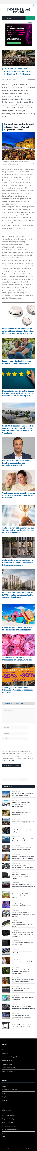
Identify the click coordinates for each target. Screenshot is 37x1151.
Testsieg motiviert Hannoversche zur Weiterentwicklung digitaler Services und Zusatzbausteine (18, 530)
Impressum (5, 1053)
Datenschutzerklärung (10, 760)
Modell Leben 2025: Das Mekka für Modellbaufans (21, 813)
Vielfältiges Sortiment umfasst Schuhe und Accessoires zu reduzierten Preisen (18, 689)
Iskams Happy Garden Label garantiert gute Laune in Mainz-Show (17, 362)
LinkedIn (4, 1133)
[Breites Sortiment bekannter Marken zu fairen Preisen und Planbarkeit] (18, 615)
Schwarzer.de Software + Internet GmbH (19, 1149)
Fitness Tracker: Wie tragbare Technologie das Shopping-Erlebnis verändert (23, 980)
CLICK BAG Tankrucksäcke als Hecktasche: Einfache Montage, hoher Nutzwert (22, 876)
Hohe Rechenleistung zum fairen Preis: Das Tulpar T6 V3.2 (22, 943)
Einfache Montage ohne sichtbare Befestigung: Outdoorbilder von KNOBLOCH (21, 896)
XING (3, 1137)
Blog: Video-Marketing (8, 1119)
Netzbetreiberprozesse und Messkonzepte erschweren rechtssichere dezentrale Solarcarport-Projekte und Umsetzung (18, 429)
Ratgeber (4, 1097)
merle (7, 79)
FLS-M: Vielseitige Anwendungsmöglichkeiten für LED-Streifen (22, 924)
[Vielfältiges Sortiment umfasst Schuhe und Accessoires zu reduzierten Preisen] (18, 675)
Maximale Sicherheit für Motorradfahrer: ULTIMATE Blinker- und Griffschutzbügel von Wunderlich (23, 934)
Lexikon (4, 1093)
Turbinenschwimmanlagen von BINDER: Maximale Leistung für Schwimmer (22, 840)
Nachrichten (31, 79)
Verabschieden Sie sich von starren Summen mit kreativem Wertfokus (17, 658)
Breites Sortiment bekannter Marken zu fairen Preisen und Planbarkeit (18, 628)
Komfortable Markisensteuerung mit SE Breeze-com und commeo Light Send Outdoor (22, 962)
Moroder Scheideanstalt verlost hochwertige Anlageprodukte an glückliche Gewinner (20, 971)
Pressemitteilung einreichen (9, 1089)
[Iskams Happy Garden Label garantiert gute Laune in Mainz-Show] (18, 348)
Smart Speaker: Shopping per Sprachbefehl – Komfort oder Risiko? (22, 905)
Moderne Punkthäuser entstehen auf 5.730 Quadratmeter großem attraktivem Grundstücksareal (17, 594)
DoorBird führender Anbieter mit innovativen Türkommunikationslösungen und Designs (23, 914)
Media (4, 1086)
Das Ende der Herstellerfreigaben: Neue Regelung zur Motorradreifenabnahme (22, 831)
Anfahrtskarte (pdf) (7, 1064)
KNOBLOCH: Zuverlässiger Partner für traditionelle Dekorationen (22, 952)
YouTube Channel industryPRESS (11, 1129)
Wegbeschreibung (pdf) (8, 1068)
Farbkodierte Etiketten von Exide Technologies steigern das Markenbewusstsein (21, 804)
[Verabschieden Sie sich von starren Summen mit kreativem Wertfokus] (18, 645)
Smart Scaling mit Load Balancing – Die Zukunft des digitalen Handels (22, 794)
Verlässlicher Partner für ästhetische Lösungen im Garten (22, 989)
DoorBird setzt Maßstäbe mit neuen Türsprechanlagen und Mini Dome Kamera (23, 1007)
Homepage (5, 1050)
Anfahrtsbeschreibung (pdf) (9, 1057)
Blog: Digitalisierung (7, 1122)
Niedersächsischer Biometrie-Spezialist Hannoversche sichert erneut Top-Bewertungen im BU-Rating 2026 (18, 393)
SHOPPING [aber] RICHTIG (18, 10)
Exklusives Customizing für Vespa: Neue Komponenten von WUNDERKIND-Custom (23, 822)
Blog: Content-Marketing (8, 1115)
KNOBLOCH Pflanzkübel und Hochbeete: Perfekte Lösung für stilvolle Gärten (23, 1026)
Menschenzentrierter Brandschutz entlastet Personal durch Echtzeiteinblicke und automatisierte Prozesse (18, 330)
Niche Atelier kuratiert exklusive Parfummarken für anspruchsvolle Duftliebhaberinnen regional (18, 562)
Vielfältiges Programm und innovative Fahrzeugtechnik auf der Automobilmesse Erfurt (23, 886)
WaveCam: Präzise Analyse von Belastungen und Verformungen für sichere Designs (21, 1017)
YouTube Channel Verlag (8, 1126)
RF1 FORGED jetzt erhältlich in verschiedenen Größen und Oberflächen (22, 866)
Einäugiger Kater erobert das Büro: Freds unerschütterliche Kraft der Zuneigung (23, 857)
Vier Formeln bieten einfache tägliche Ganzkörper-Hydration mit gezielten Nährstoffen (18, 495)
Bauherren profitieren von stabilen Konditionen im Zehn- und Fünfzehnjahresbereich (17, 462)
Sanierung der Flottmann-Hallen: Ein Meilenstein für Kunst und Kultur (22, 848)
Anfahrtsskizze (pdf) (7, 1060)
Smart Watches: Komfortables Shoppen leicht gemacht (22, 998)
